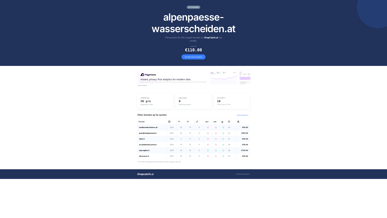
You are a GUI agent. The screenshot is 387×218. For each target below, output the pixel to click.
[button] (152, 121)
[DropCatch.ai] (145, 174)
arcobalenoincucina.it (148, 145)
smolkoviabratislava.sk (148, 127)
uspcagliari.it (144, 150)
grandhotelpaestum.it (148, 133)
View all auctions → (243, 115)
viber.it (142, 139)
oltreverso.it (144, 156)
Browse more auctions (193, 57)
